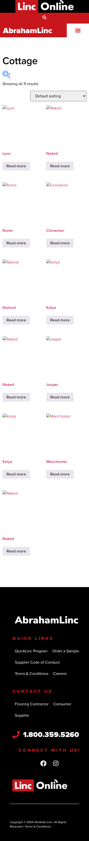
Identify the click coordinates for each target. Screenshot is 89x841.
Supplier (22, 715)
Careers (60, 673)
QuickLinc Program (31, 651)
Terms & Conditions (31, 673)
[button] (77, 30)
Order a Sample (65, 651)
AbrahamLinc (27, 30)
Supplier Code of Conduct (37, 662)
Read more (16, 166)
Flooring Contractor (31, 704)
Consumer (62, 704)
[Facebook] (43, 763)
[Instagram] (55, 763)
